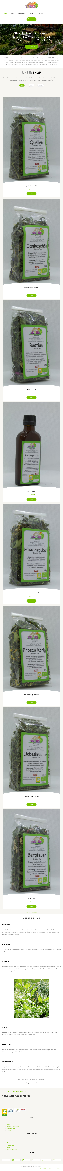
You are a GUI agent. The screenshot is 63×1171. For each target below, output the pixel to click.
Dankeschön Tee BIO (31, 288)
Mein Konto (10, 1141)
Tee (31, 85)
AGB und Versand (12, 1149)
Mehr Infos (31, 1084)
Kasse (8, 1147)
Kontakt (9, 1130)
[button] (6, 1160)
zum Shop (31, 46)
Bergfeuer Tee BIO (31, 898)
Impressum (50, 1168)
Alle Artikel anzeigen (31, 912)
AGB (44, 1168)
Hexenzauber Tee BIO (31, 593)
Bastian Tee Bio (31, 389)
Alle (22, 85)
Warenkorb (10, 1143)
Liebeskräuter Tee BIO (31, 796)
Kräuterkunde (11, 1128)
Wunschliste (10, 1145)
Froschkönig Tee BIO (31, 695)
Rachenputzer (31, 491)
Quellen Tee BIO (31, 186)
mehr (40, 85)
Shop (8, 1124)
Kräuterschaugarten (13, 1126)
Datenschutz (58, 1168)
